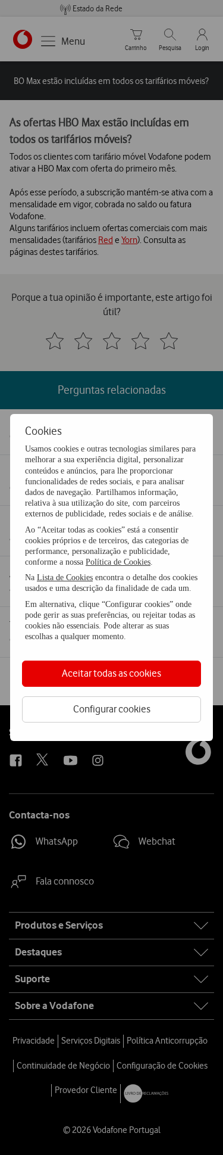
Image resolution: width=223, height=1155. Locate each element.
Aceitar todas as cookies (111, 673)
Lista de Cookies (65, 577)
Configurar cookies (111, 709)
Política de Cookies (118, 562)
